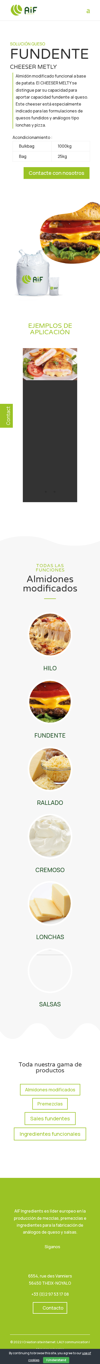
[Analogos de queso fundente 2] (50, 378)
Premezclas (50, 1104)
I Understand (56, 1360)
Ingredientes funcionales (50, 1133)
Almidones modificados (50, 1089)
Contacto (53, 1308)
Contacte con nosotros (56, 172)
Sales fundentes (50, 1118)
